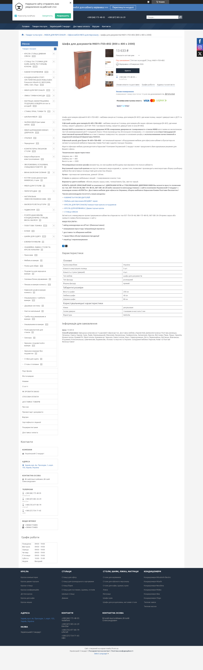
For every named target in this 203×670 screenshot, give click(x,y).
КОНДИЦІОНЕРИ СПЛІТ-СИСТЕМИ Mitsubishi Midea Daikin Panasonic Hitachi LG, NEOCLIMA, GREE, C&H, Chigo (38, 81)
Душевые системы (32, 306)
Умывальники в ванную (34, 324)
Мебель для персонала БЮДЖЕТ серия (80, 201)
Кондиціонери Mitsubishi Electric (157, 577)
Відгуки (95, 26)
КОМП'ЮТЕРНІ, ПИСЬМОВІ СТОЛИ (35, 150)
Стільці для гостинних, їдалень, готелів (78, 590)
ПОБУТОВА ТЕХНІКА (33, 225)
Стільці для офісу (69, 577)
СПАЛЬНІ (28, 138)
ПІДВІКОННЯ (29, 210)
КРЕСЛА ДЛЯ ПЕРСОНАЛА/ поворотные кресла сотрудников (90, 205)
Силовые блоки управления (35, 279)
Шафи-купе (108, 598)
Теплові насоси (150, 606)
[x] (66, 246)
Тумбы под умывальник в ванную (35, 317)
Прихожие (28, 255)
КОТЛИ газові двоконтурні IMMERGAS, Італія (35, 179)
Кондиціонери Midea (152, 590)
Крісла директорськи (30, 581)
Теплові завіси (150, 602)
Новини (25, 381)
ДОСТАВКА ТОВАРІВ (31, 402)
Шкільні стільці (68, 594)
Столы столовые (31, 364)
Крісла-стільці (27, 586)
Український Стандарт (60, 26)
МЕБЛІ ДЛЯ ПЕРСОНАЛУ (55, 35)
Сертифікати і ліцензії (31, 422)
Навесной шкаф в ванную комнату (35, 291)
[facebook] (63, 246)
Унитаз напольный (32, 311)
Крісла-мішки (26, 602)
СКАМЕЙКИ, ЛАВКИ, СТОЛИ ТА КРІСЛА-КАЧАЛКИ (37, 248)
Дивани (65, 598)
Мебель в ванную (31, 260)
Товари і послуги (39, 26)
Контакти (106, 26)
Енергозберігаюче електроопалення (32, 158)
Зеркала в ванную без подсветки (33, 352)
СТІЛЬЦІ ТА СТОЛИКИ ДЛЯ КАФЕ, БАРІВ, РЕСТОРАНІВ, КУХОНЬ (35, 63)
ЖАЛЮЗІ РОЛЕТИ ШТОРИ (35, 204)
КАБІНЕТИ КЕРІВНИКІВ (33, 72)
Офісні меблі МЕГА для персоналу (83, 35)
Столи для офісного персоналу (116, 581)
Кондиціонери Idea (152, 594)
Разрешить (63, 15)
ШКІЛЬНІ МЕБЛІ (30, 117)
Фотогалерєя (28, 376)
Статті (25, 386)
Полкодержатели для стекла (33, 331)
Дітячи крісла (26, 594)
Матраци (107, 594)
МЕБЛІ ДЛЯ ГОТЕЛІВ (32, 186)
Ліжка (105, 590)
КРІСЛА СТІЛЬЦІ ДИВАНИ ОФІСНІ (35, 55)
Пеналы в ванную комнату (35, 284)
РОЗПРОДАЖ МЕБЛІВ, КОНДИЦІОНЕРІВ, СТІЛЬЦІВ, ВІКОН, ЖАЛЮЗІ (36, 217)
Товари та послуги (34, 35)
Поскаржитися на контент (99, 651)
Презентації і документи (32, 412)
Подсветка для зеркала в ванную (35, 272)
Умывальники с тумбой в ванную (34, 299)
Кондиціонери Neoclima (154, 586)
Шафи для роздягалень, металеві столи (120, 602)
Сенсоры (28, 338)
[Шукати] (180, 17)
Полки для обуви (31, 266)
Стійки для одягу (31, 359)
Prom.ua (115, 648)
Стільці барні (67, 586)
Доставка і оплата (81, 26)
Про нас (25, 407)
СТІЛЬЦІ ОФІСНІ (71, 212)
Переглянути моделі (123, 7)
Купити (128, 71)
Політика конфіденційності (122, 651)
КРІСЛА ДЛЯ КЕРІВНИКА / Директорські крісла (84, 208)
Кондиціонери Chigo (152, 598)
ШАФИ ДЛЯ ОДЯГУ (32, 236)
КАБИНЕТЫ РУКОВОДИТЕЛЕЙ (77, 197)
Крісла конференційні (30, 590)
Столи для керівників (112, 577)
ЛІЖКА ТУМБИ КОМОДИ (34, 95)
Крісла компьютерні (29, 577)
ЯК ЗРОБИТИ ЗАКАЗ (30, 391)
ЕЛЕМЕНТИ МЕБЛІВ (32, 242)
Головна (25, 26)
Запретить (47, 15)
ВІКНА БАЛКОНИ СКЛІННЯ (35, 172)
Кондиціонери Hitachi (153, 581)
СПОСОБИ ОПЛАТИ (30, 397)
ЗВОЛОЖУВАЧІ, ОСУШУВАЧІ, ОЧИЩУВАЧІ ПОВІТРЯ (36, 165)
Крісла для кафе (28, 598)
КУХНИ (27, 231)
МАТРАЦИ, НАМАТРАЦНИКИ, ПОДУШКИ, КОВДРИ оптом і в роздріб (37, 103)
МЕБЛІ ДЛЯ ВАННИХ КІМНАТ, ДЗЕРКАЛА (36, 131)
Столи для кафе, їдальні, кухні (115, 586)
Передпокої (29, 143)
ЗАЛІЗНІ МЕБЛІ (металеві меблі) (34, 123)
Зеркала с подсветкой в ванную (34, 344)
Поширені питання (30, 427)
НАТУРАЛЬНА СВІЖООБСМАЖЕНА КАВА (35, 197)
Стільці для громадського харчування (78, 581)
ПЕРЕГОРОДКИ (30, 191)
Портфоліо (27, 371)
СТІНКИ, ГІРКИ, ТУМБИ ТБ (35, 111)
